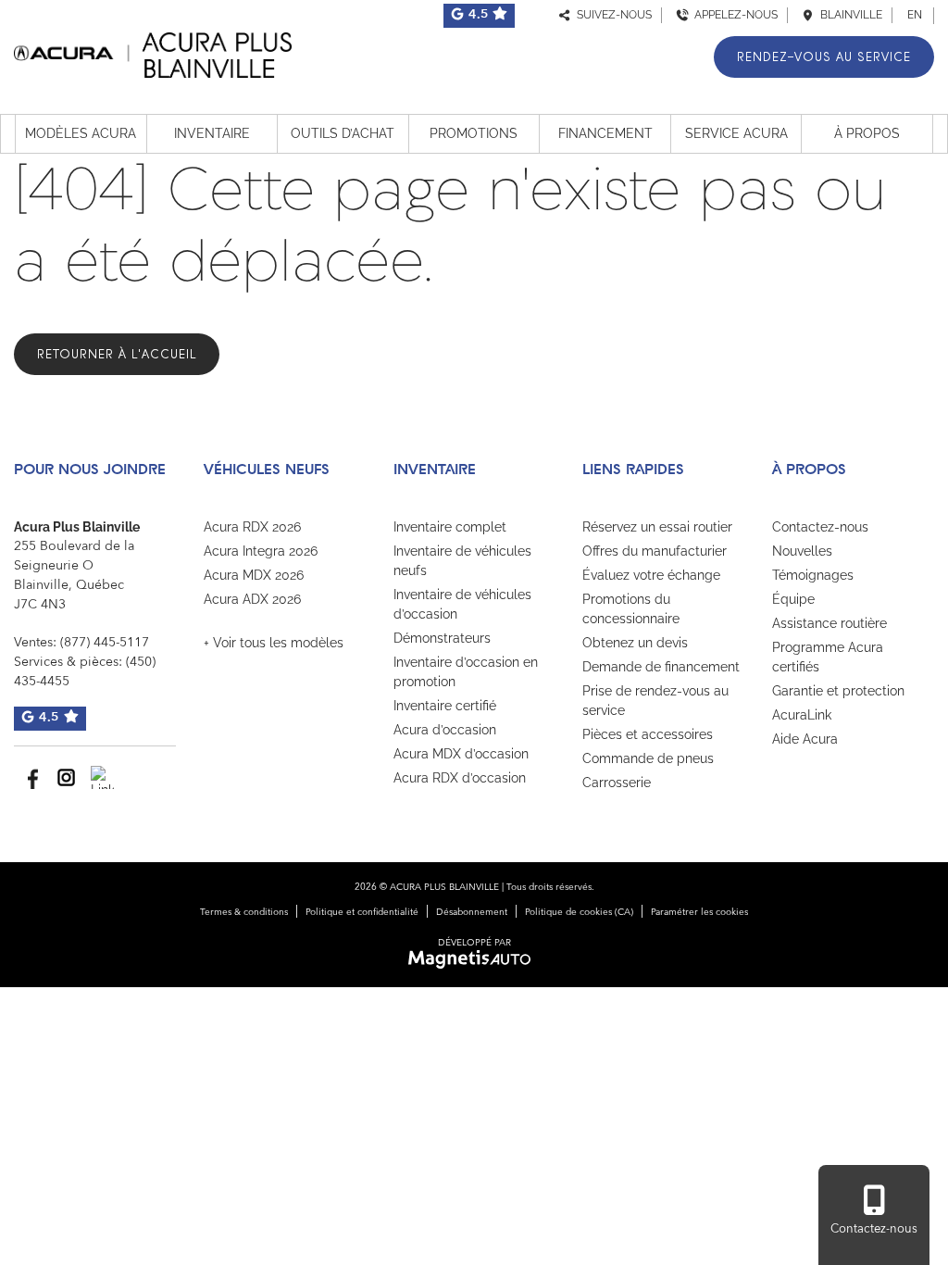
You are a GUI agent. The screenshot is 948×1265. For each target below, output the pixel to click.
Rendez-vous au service (824, 57)
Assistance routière (829, 623)
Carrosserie (616, 782)
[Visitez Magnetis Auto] (474, 959)
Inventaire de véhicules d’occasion (462, 604)
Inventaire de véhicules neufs (462, 561)
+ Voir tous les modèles (273, 642)
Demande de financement (661, 666)
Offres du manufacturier (654, 551)
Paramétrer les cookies (699, 912)
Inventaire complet (449, 527)
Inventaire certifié (444, 705)
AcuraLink (801, 715)
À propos (867, 133)
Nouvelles (802, 551)
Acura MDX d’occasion (461, 753)
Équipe (793, 599)
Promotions (474, 133)
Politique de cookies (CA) (579, 912)
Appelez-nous (733, 14)
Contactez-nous (820, 527)
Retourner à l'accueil (116, 354)
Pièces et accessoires (647, 734)
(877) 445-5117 (104, 642)
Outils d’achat (342, 133)
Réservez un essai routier (657, 527)
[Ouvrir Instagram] (66, 777)
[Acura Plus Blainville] (153, 52)
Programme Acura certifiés (827, 657)
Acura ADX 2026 (252, 599)
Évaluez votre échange (651, 575)
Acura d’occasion (444, 729)
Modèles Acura (80, 133)
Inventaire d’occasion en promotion (465, 672)
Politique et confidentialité (362, 912)
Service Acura (736, 133)
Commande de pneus (648, 758)
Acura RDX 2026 (252, 527)
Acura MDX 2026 (254, 575)
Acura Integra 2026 (261, 551)
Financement (605, 133)
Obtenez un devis (635, 642)
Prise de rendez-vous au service (655, 700)
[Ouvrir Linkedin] (102, 777)
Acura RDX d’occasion (459, 777)
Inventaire (212, 133)
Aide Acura (805, 739)
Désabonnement (471, 912)
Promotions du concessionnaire (631, 609)
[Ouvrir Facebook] (30, 777)
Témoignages (813, 575)
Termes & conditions (244, 912)
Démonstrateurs (442, 638)
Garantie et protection (838, 690)
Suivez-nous (611, 14)
